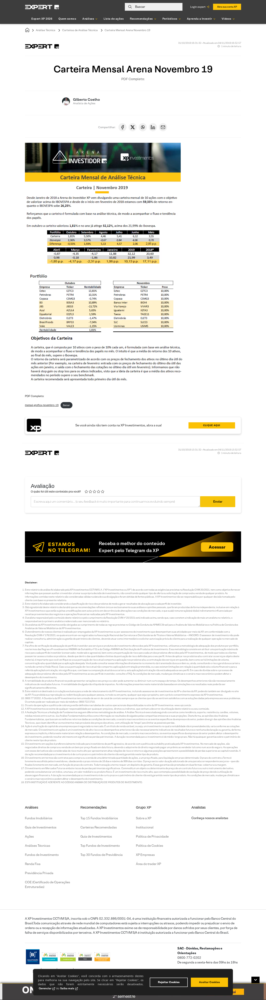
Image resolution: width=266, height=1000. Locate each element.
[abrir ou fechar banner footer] (255, 980)
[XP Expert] (42, 6)
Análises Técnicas (37, 846)
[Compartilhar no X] (133, 127)
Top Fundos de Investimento (100, 846)
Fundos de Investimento (42, 855)
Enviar (217, 502)
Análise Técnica (45, 30)
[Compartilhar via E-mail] (163, 127)
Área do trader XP (148, 864)
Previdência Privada (39, 873)
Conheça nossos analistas (209, 818)
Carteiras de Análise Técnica (80, 30)
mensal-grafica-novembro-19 (42, 405)
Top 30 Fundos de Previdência (101, 855)
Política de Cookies (149, 846)
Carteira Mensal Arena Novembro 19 (127, 30)
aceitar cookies (209, 982)
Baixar (66, 405)
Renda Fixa (33, 864)
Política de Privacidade (152, 836)
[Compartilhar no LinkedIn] (153, 127)
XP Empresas (145, 855)
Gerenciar (45, 988)
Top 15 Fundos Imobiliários (99, 818)
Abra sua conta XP (227, 6)
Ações (29, 836)
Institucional (144, 827)
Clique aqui (211, 425)
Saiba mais (67, 988)
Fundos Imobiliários (38, 818)
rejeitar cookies (169, 982)
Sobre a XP (143, 818)
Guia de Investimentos (40, 827)
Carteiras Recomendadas (98, 827)
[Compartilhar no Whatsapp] (143, 127)
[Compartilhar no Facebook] (122, 127)
